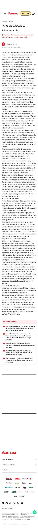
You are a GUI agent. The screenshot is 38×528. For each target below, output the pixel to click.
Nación (11, 21)
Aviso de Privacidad (9, 508)
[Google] (3, 503)
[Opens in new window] (6, 503)
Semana (4, 21)
